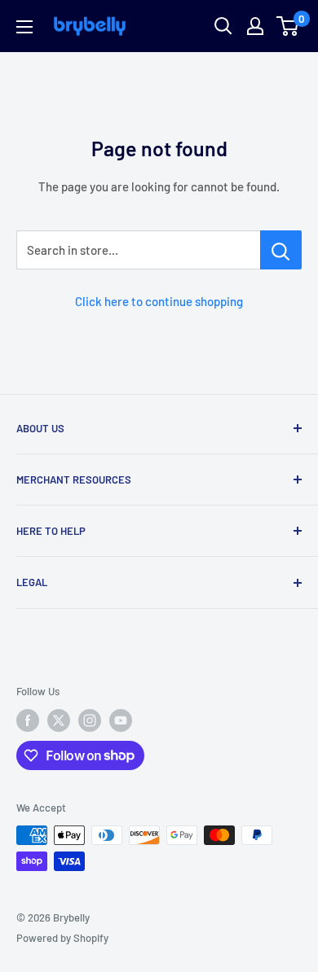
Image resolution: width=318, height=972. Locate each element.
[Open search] (223, 26)
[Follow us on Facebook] (27, 720)
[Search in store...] (281, 249)
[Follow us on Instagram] (89, 720)
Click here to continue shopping (159, 301)
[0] (288, 26)
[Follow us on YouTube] (120, 720)
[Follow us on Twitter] (58, 720)
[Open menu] (24, 26)
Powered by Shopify (62, 937)
